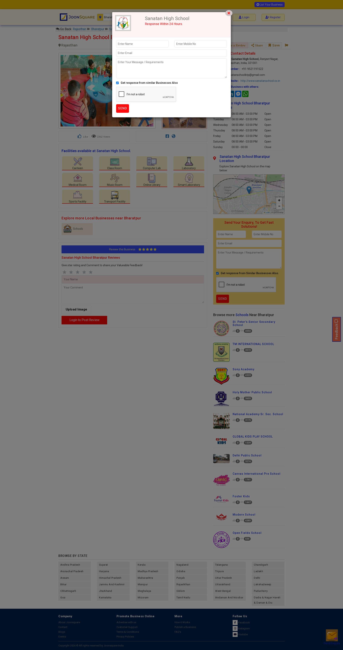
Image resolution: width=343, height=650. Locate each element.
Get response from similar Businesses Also (149, 82)
